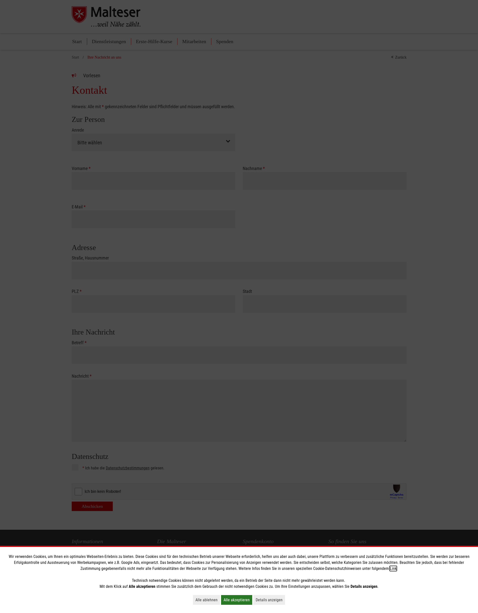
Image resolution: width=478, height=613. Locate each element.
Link (393, 568)
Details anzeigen (270, 599)
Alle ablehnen (207, 599)
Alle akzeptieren (238, 599)
